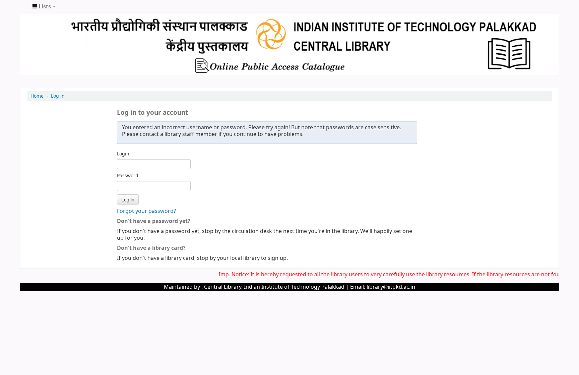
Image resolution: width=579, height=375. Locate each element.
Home (37, 96)
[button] (44, 6)
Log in (58, 96)
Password (127, 176)
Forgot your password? (146, 211)
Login (123, 154)
